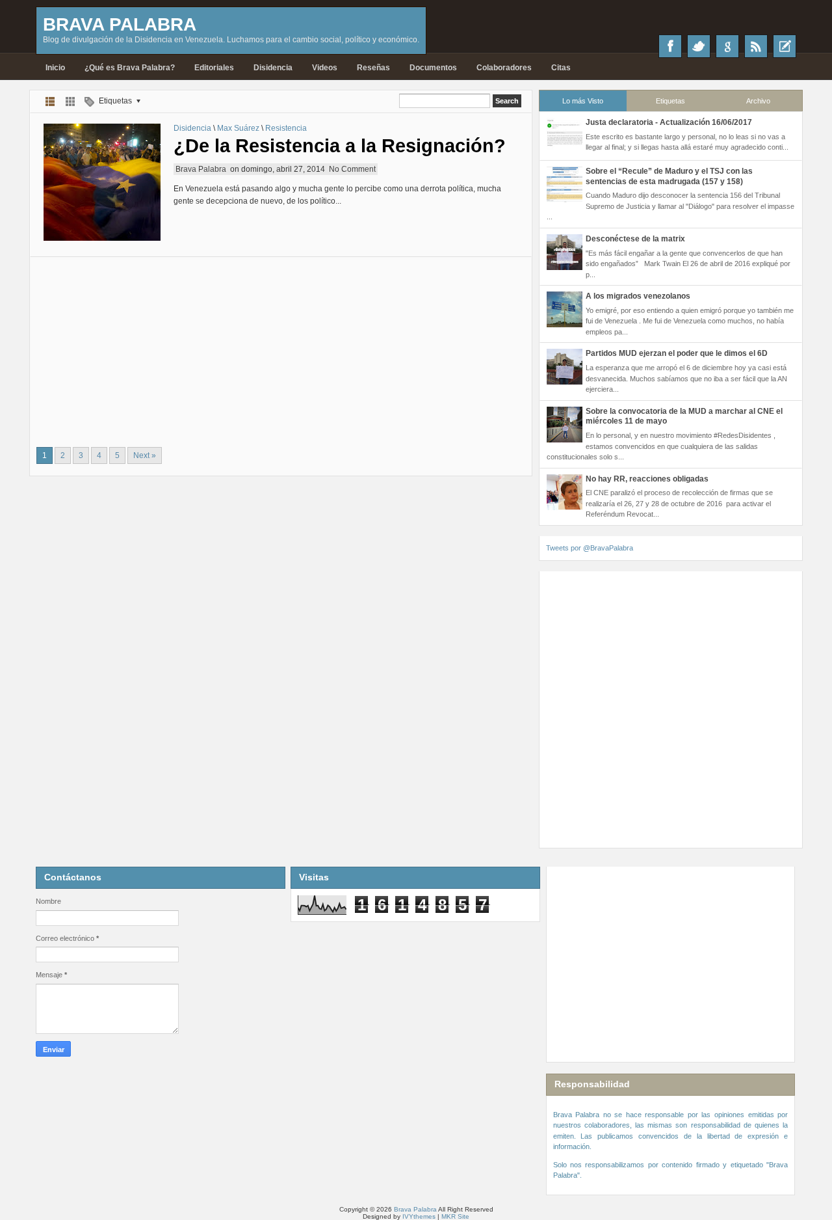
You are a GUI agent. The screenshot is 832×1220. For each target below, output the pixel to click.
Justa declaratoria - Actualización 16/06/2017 (669, 122)
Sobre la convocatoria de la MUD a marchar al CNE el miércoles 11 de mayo (684, 416)
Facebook (670, 46)
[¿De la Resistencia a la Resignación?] (102, 182)
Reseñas (373, 67)
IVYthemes (419, 1216)
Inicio (55, 67)
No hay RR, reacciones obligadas (647, 478)
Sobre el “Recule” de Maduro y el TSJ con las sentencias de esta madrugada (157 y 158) (669, 176)
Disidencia (273, 67)
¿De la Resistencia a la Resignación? (340, 145)
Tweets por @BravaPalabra (589, 548)
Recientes (784, 46)
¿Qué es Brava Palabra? (129, 67)
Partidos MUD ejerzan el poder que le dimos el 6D (677, 353)
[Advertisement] (281, 348)
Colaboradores (504, 67)
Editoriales (214, 67)
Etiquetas (670, 101)
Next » (144, 455)
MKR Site (455, 1216)
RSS (756, 46)
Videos (324, 67)
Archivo (758, 101)
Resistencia (286, 128)
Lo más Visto (582, 101)
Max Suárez (238, 128)
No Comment (352, 169)
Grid (70, 101)
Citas (561, 67)
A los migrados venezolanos (638, 296)
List (50, 101)
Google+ (727, 46)
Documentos (433, 67)
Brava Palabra (119, 24)
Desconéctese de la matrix (635, 238)
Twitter (698, 46)
